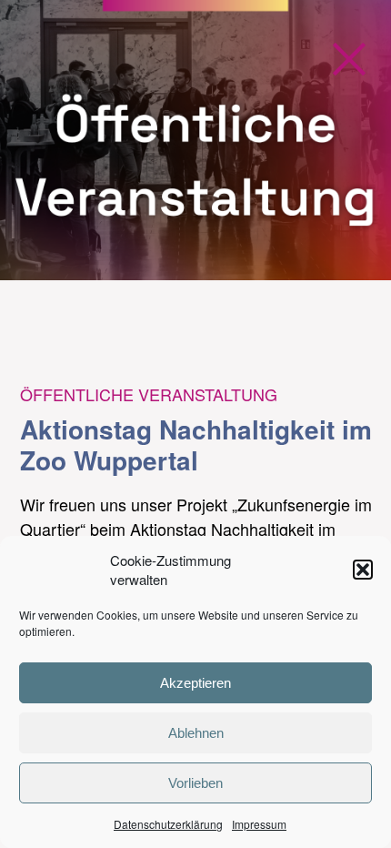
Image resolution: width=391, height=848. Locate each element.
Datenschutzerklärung (168, 824)
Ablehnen (196, 733)
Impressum (259, 824)
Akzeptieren (195, 683)
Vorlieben (195, 783)
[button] (363, 569)
